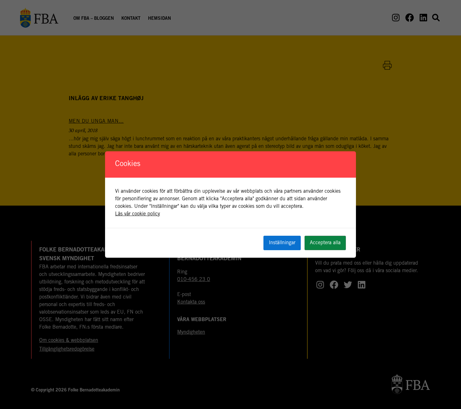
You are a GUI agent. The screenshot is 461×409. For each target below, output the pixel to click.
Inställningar (282, 242)
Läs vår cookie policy (137, 214)
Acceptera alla (325, 242)
